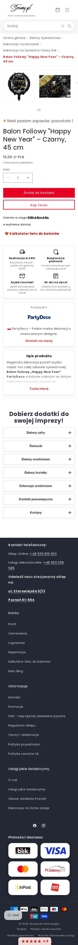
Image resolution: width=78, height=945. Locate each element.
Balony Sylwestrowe (45, 38)
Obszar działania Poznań (27, 799)
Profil (12, 624)
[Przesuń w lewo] (30, 109)
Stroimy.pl (36, 923)
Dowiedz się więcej (39, 340)
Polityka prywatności (24, 744)
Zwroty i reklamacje (23, 735)
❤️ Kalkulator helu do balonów (32, 233)
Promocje (15, 707)
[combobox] (39, 26)
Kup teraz (39, 205)
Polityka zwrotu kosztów (45, 929)
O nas (12, 780)
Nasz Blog (15, 671)
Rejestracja (17, 652)
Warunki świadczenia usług (56, 935)
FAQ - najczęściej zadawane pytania (36, 716)
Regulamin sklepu (22, 725)
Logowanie (16, 643)
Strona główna (14, 38)
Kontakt (14, 697)
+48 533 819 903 (43, 553)
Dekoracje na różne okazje (29, 808)
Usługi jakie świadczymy (27, 789)
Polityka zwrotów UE (23, 754)
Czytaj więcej (39, 388)
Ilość (6, 169)
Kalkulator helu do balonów (29, 661)
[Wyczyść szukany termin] (62, 26)
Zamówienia (17, 633)
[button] (67, 10)
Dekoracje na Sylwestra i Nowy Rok (30, 50)
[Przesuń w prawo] (48, 109)
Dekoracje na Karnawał (21, 44)
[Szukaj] (69, 26)
